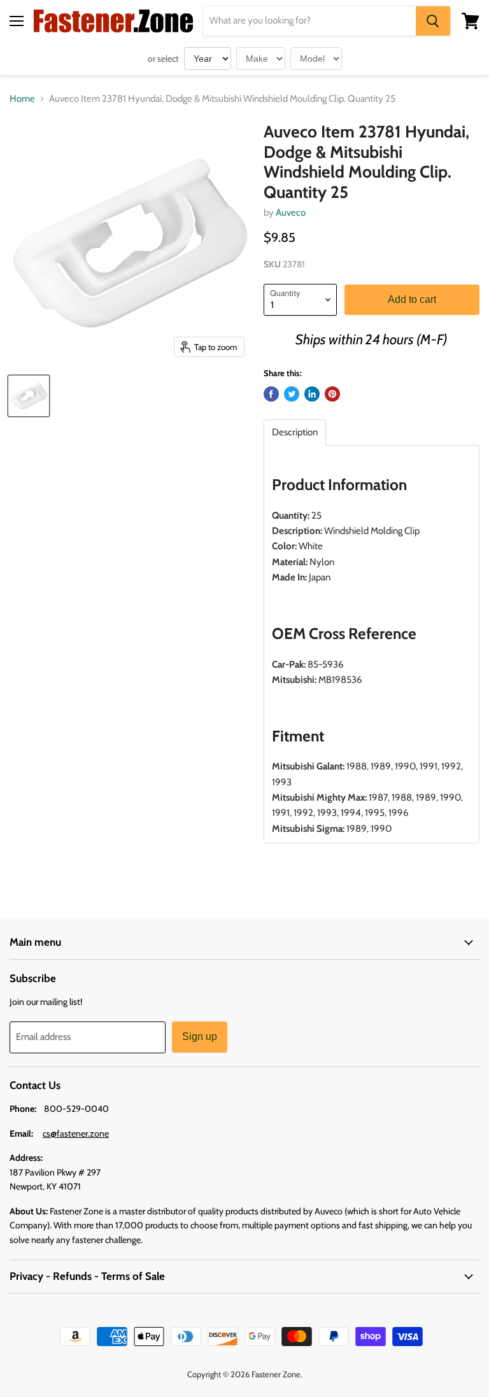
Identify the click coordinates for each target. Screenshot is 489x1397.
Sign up (199, 1036)
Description (295, 432)
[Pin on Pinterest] (332, 394)
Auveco (291, 212)
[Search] (433, 21)
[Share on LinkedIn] (312, 394)
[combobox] (309, 21)
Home (22, 99)
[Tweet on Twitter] (291, 394)
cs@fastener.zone (76, 1133)
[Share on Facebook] (271, 394)
